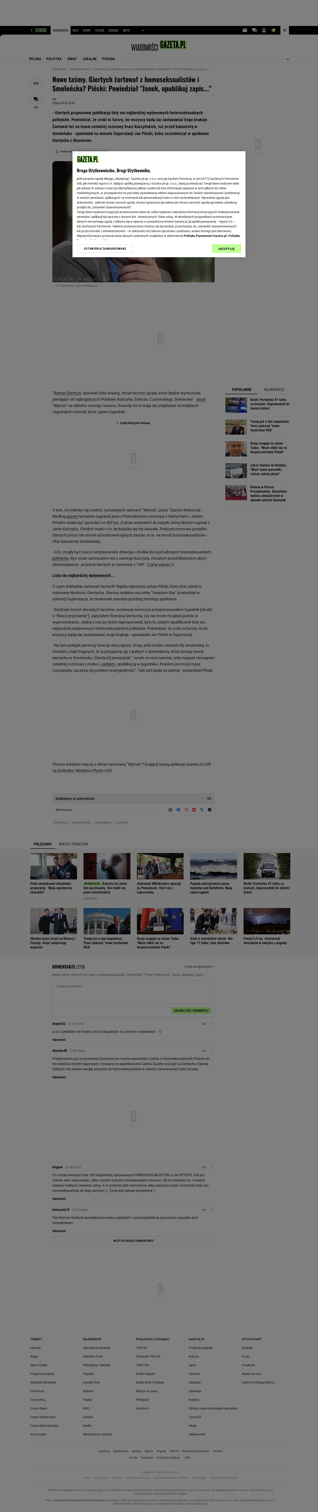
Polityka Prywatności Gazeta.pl (205, 236)
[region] (159, 204)
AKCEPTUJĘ (226, 249)
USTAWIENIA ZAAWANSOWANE (105, 248)
